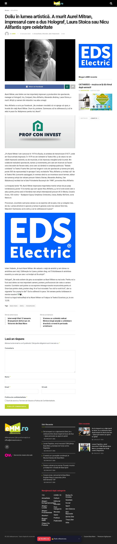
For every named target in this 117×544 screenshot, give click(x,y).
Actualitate (14, 10)
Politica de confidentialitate (16, 397)
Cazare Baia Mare (89, 536)
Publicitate (58, 521)
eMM (13, 34)
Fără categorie (57, 508)
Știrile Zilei (70, 517)
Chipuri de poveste (46, 524)
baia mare (13, 306)
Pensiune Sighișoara (104, 536)
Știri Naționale (54, 34)
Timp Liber (70, 520)
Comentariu (9, 348)
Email (8, 387)
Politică (57, 518)
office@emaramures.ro (13, 440)
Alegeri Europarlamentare (49, 502)
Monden (45, 34)
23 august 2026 (50, 439)
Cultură (56, 498)
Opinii (56, 515)
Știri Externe (70, 509)
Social (68, 503)
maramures (30, 306)
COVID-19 (57, 495)
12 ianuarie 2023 (25, 34)
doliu (22, 306)
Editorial (57, 501)
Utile (67, 523)
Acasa (7, 10)
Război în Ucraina (69, 496)
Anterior (84, 118)
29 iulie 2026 (96, 90)
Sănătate (69, 500)
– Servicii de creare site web (22, 455)
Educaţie (57, 504)
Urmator (94, 118)
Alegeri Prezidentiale (47, 511)
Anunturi (45, 515)
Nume (8, 377)
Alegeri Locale (44, 507)
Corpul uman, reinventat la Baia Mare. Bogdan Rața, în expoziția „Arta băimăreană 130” (56, 477)
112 (43, 495)
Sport (68, 506)
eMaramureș (85, 90)
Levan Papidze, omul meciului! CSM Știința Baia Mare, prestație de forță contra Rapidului (58, 446)
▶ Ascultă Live (44, 539)
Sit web (44, 387)
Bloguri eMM (44, 519)
